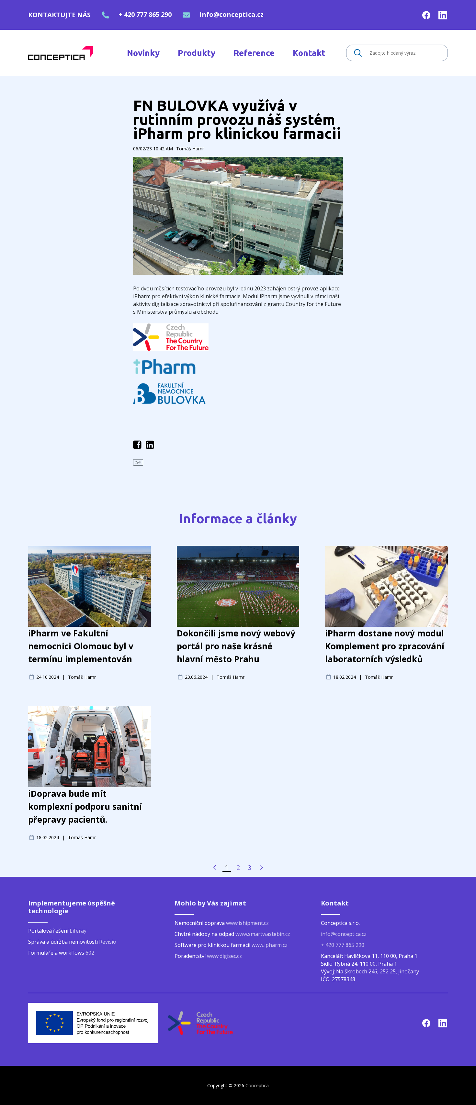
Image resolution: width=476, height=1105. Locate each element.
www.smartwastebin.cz (262, 933)
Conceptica (257, 1085)
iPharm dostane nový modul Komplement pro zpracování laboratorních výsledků (384, 646)
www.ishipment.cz (247, 922)
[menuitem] (143, 53)
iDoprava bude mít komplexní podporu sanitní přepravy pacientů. (85, 806)
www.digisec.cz (224, 955)
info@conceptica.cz (231, 14)
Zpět (138, 462)
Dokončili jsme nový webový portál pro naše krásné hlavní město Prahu (236, 646)
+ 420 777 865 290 (145, 14)
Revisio (107, 941)
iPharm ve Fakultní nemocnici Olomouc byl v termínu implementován (80, 646)
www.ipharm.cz (270, 944)
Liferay (78, 930)
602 (89, 952)
